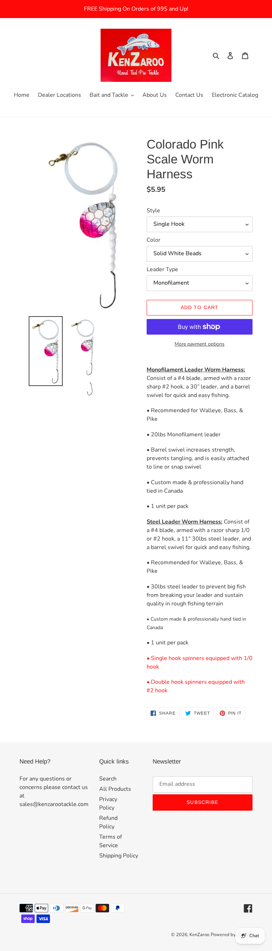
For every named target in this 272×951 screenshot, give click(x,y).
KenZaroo (199, 935)
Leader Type (162, 269)
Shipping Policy (118, 856)
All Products (115, 789)
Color (153, 240)
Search (108, 779)
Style (153, 210)
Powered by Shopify (232, 935)
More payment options (200, 344)
